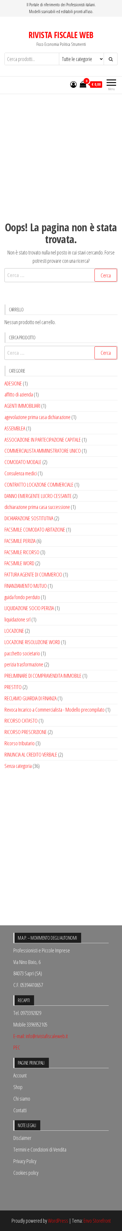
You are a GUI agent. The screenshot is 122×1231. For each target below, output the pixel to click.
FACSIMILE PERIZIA (20, 540)
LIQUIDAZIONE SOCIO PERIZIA (29, 608)
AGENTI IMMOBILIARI (22, 405)
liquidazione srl (17, 619)
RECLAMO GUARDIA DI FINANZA (30, 698)
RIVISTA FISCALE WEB (60, 34)
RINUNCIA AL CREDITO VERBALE (30, 754)
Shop (18, 1087)
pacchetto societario (22, 653)
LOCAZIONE (14, 630)
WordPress (58, 1220)
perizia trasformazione (23, 664)
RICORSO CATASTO (21, 720)
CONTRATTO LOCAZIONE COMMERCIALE (38, 484)
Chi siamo (21, 1098)
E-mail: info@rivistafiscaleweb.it (40, 1036)
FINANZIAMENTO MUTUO (25, 585)
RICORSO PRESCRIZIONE (25, 731)
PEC (16, 1047)
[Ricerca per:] (61, 275)
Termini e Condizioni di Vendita (39, 1149)
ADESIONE (13, 383)
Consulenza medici (20, 473)
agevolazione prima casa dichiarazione (37, 417)
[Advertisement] (61, 152)
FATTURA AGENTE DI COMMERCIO (33, 574)
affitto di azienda (18, 394)
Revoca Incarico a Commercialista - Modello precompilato (54, 709)
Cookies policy (25, 1172)
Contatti (20, 1110)
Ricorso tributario (19, 743)
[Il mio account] (73, 84)
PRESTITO (13, 687)
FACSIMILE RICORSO (21, 552)
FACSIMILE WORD (19, 563)
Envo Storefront (97, 1220)
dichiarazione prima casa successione (37, 506)
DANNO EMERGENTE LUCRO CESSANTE (38, 495)
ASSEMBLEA (14, 428)
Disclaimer (22, 1137)
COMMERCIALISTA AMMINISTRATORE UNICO (42, 450)
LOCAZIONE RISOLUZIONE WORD (32, 642)
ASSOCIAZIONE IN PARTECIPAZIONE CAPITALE (42, 439)
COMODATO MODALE (22, 461)
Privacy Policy (24, 1161)
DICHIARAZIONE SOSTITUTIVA (28, 518)
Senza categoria (18, 765)
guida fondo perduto (22, 597)
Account (20, 1075)
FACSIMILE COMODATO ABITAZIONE (34, 529)
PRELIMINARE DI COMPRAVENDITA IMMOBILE (42, 675)
